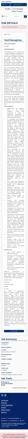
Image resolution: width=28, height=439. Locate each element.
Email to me (5, 382)
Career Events (13, 420)
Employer (4, 403)
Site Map (3, 418)
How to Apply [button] (14, 331)
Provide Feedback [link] (7, 383)
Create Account (17, 4)
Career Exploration (7, 405)
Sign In (5, 4)
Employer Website (6, 347)
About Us (4, 412)
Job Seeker (4, 400)
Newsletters (4, 420)
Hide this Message (20, 437)
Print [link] (3, 385)
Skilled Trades (5, 410)
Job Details (7, 34)
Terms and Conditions (13, 418)
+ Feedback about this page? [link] (19, 387)
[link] (14, 9)
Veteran (3, 407)
